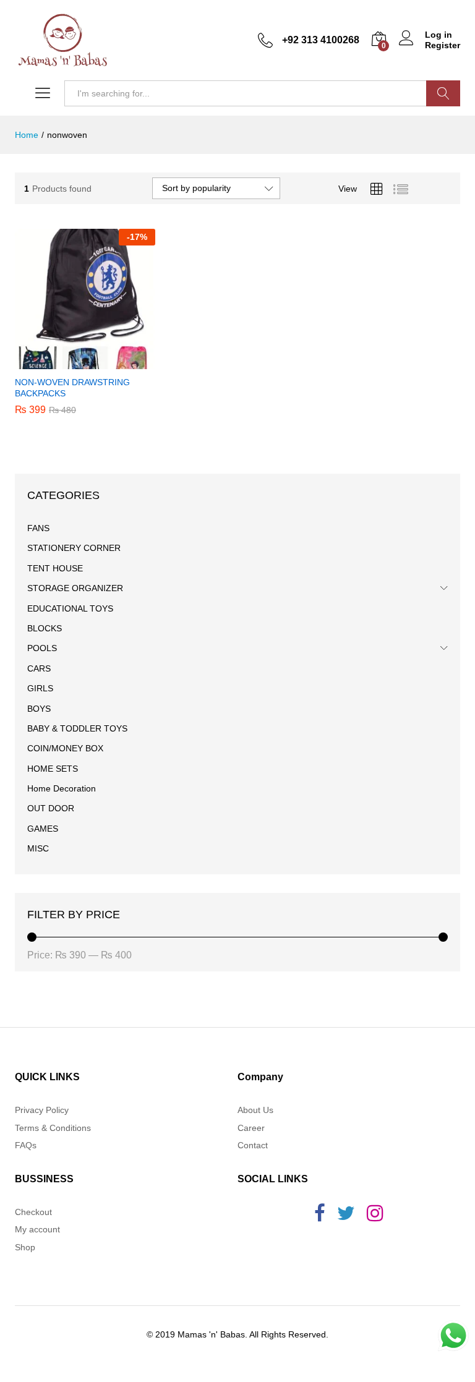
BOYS (39, 709)
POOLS (42, 648)
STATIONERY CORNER (74, 548)
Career (251, 1128)
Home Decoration (61, 788)
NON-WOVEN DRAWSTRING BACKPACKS (72, 387)
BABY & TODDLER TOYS (77, 728)
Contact (253, 1145)
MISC (38, 848)
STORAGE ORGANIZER (75, 588)
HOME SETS (52, 769)
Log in (438, 35)
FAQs (25, 1145)
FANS (38, 528)
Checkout (33, 1212)
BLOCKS (44, 628)
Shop (25, 1247)
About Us (255, 1110)
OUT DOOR (50, 808)
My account (37, 1229)
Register (442, 45)
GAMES (42, 829)
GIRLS (40, 688)
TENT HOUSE (55, 568)
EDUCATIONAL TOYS (70, 608)
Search (443, 93)
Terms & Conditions (53, 1128)
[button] (82, 361)
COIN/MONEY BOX (65, 748)
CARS (39, 668)
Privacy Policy (42, 1110)
